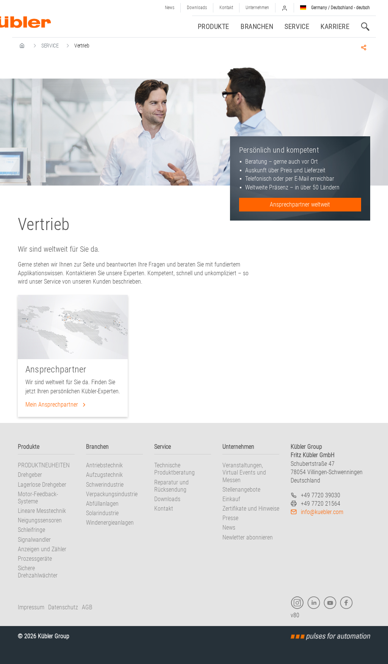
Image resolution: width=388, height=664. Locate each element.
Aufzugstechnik (104, 474)
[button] (284, 8)
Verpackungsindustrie (112, 494)
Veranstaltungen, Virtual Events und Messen (244, 472)
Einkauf (231, 499)
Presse (230, 518)
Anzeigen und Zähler (42, 549)
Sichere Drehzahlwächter (38, 572)
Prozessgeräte (35, 558)
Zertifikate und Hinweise (250, 508)
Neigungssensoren (40, 520)
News (169, 7)
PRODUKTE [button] (213, 26)
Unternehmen (257, 7)
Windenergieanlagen (110, 522)
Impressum (31, 607)
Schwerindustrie (105, 484)
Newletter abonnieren (247, 537)
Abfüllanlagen (102, 503)
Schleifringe (31, 529)
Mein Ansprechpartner (52, 404)
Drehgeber (30, 474)
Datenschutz (63, 607)
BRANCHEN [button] (257, 26)
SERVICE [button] (297, 26)
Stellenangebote (241, 489)
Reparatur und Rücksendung (171, 486)
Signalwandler (34, 539)
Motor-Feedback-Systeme (38, 498)
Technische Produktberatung (174, 469)
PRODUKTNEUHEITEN (44, 465)
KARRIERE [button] (335, 26)
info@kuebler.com (322, 512)
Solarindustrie (102, 513)
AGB (87, 607)
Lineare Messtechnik (42, 510)
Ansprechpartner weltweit (300, 204)
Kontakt (226, 7)
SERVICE (50, 46)
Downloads (197, 7)
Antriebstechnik (104, 465)
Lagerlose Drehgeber (42, 484)
